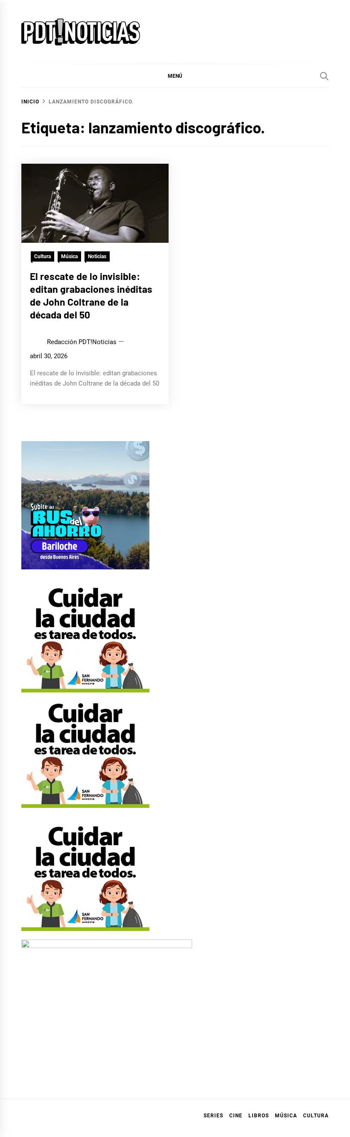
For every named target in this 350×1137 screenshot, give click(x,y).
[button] (175, 76)
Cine (235, 1116)
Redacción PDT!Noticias (82, 342)
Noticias (97, 256)
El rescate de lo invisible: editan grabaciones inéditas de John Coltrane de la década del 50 (91, 295)
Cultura (42, 256)
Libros (258, 1116)
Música (69, 256)
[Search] (324, 76)
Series (213, 1116)
